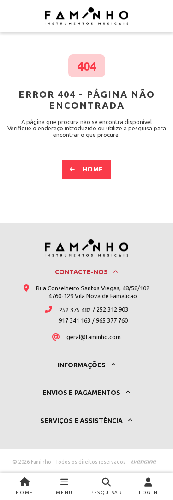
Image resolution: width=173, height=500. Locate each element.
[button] (64, 486)
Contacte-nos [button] (82, 272)
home (93, 169)
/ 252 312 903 (110, 309)
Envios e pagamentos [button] (82, 392)
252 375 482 (75, 309)
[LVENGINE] (143, 462)
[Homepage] (86, 16)
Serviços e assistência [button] (82, 420)
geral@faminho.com (93, 337)
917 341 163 (74, 320)
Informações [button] (82, 365)
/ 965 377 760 (110, 320)
